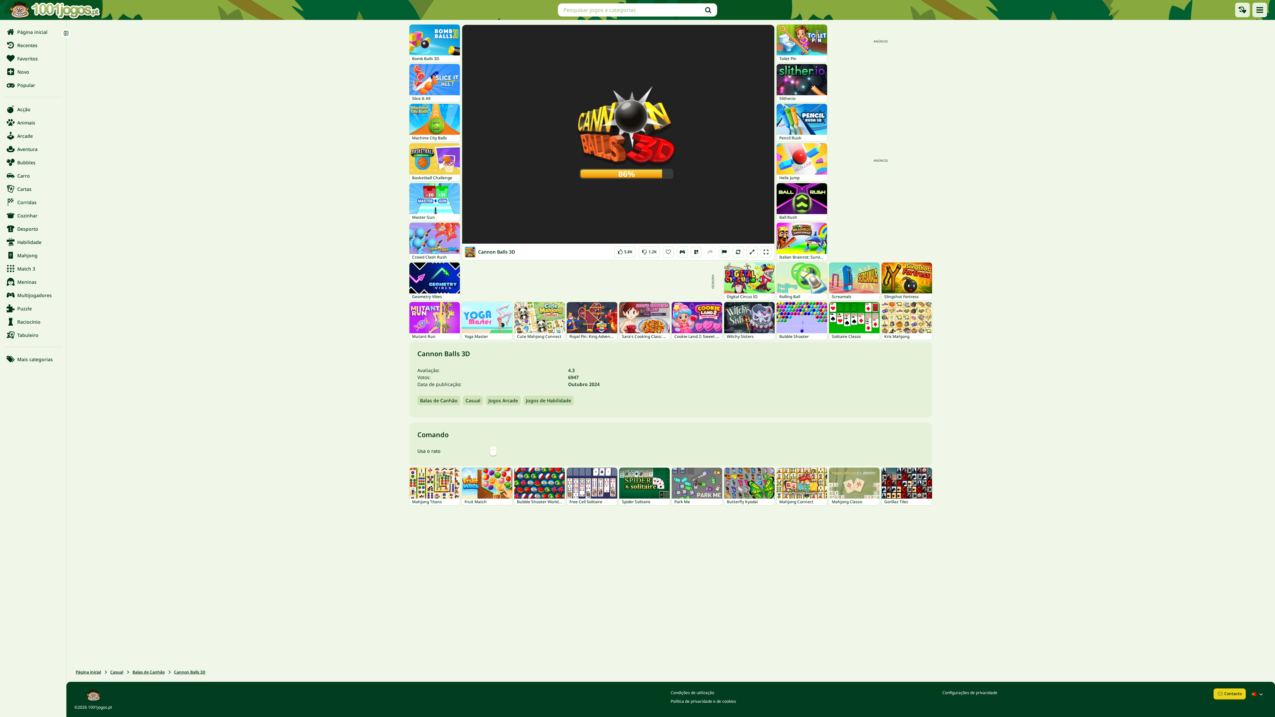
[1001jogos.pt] (55, 10)
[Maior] (752, 252)
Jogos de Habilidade (548, 400)
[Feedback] (724, 252)
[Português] (1257, 694)
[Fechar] (66, 33)
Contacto (1233, 693)
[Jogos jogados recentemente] (1242, 10)
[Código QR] (696, 252)
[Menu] (1259, 10)
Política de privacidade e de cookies (703, 701)
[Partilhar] (710, 252)
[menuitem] (33, 32)
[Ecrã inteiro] (766, 252)
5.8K (626, 250)
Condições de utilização (692, 692)
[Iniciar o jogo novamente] (738, 252)
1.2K (649, 250)
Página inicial (88, 672)
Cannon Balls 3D (190, 672)
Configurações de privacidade (969, 692)
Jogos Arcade (503, 400)
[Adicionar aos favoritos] (668, 252)
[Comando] (682, 252)
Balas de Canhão (439, 400)
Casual (473, 400)
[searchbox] (637, 10)
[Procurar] (708, 10)
